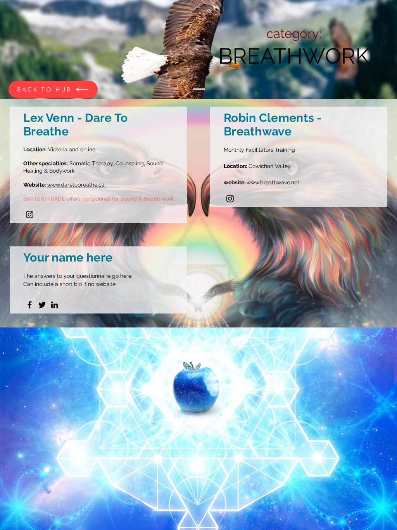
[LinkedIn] (54, 305)
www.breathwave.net (273, 182)
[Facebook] (30, 305)
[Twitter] (42, 305)
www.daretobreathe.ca (76, 185)
